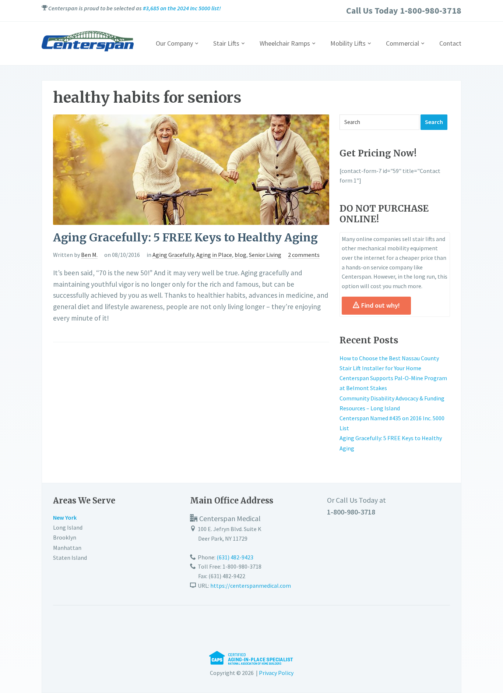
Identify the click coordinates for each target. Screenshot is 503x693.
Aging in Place (214, 254)
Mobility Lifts (348, 43)
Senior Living (265, 254)
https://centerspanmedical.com (250, 585)
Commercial (402, 43)
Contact (450, 43)
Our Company (174, 43)
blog (240, 254)
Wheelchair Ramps (285, 43)
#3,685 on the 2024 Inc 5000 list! (182, 8)
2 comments (304, 254)
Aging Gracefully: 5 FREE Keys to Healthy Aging (185, 237)
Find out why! (380, 305)
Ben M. (89, 254)
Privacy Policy (276, 672)
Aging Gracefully (173, 254)
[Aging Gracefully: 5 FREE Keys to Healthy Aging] (191, 169)
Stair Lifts (226, 43)
